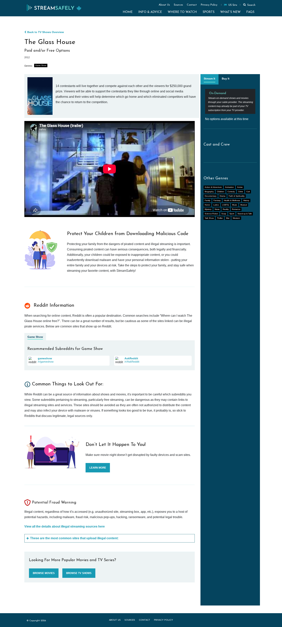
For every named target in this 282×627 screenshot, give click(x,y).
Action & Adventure (213, 187)
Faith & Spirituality (237, 196)
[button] (248, 4)
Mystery (208, 209)
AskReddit (131, 358)
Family (207, 200)
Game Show (40, 65)
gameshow (45, 358)
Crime (240, 192)
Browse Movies (44, 573)
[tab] (209, 79)
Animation (229, 187)
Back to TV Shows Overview (45, 32)
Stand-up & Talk (244, 214)
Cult (248, 192)
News (217, 209)
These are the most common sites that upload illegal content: (74, 538)
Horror (207, 205)
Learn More (97, 467)
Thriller (220, 218)
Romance (236, 209)
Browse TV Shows (79, 573)
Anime (240, 187)
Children (220, 192)
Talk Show (209, 218)
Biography (209, 192)
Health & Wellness (232, 200)
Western (236, 218)
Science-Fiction (211, 214)
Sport (231, 214)
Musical (243, 205)
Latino (216, 205)
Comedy (231, 192)
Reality (226, 209)
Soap (223, 214)
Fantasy (217, 200)
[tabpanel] (230, 105)
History (246, 200)
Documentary (210, 196)
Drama (222, 196)
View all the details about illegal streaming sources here (64, 526)
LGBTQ (225, 205)
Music (234, 205)
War (227, 218)
